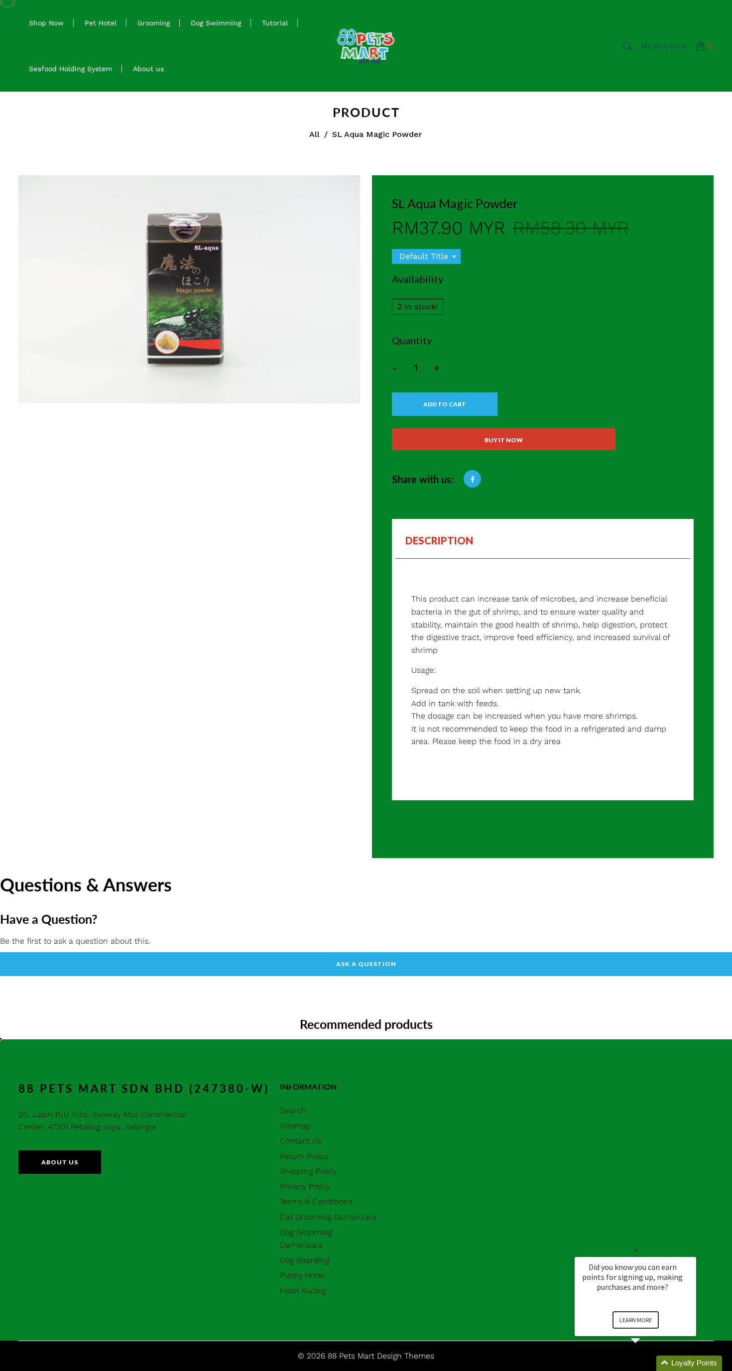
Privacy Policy (305, 1186)
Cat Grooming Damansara (328, 1217)
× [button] (635, 1250)
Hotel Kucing (303, 1290)
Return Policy (304, 1156)
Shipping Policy (308, 1171)
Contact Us (301, 1140)
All (314, 134)
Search (293, 1110)
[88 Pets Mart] (366, 45)
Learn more (635, 1320)
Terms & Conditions (316, 1201)
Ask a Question (366, 964)
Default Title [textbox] (423, 256)
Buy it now (504, 440)
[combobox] (426, 256)
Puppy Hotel (302, 1275)
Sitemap (295, 1125)
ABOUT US (59, 1162)
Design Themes (405, 1356)
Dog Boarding (304, 1260)
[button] (647, 1363)
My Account (664, 45)
